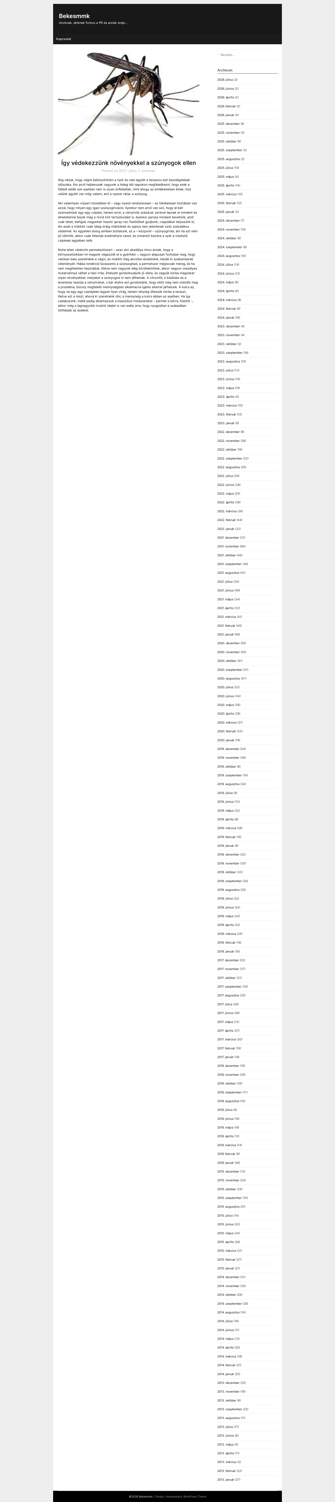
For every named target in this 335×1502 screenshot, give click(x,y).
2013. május (225, 1444)
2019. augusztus (228, 784)
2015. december (228, 1171)
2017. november (228, 969)
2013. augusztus (228, 1418)
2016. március (226, 1145)
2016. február (226, 1154)
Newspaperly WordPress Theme (186, 1496)
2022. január (225, 529)
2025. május (225, 177)
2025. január (225, 212)
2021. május (225, 599)
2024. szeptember (229, 247)
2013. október (226, 1400)
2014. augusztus (228, 1312)
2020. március (227, 722)
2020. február (226, 731)
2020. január (225, 740)
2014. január (225, 1374)
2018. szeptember (229, 881)
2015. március (226, 1250)
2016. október (226, 1083)
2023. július (225, 370)
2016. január (225, 1163)
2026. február (226, 106)
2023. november (228, 335)
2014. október (226, 1295)
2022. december (228, 432)
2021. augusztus (228, 573)
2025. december (228, 124)
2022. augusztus (228, 467)
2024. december (228, 220)
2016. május (225, 1127)
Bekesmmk (74, 15)
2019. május (225, 810)
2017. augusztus (228, 995)
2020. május (225, 705)
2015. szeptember (229, 1198)
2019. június (225, 801)
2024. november (228, 229)
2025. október (227, 141)
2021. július (225, 581)
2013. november (228, 1391)
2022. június (225, 485)
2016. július (225, 1110)
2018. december (228, 854)
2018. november (228, 863)
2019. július (225, 793)
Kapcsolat (63, 39)
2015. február (226, 1259)
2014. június (225, 1330)
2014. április (225, 1347)
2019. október (226, 766)
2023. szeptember (230, 352)
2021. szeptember (229, 564)
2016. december (228, 1066)
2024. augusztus (228, 256)
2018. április (225, 925)
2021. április (225, 608)
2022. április (225, 502)
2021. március (226, 617)
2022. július (225, 476)
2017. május (225, 1022)
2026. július (225, 79)
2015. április (225, 1242)
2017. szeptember (229, 986)
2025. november (228, 132)
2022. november (228, 441)
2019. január (225, 846)
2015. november (228, 1180)
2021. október (226, 555)
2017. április (225, 1030)
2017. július (224, 1004)
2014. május (225, 1339)
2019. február (226, 837)
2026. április (225, 97)
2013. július (225, 1427)
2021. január (225, 634)
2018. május (225, 916)
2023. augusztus (228, 361)
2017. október (226, 978)
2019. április (225, 819)
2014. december (228, 1277)
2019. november (228, 757)
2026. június (225, 88)
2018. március (226, 934)
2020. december (228, 643)
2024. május (225, 282)
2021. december (228, 537)
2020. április (225, 713)
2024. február (226, 308)
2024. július (225, 264)
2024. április (225, 291)
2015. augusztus (228, 1206)
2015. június (225, 1224)
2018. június (225, 907)
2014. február (226, 1365)
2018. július (225, 898)
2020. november (228, 652)
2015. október (226, 1189)
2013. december (228, 1383)
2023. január (226, 423)
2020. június (225, 696)
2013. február (226, 1471)
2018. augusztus (228, 890)
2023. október (227, 344)
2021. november (228, 546)
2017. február (226, 1048)
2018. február (226, 942)
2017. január (225, 1057)
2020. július (225, 687)
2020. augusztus (228, 678)
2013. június (225, 1435)
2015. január (225, 1268)
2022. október (227, 449)
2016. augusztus (228, 1101)
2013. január (225, 1479)
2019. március (226, 828)
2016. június (225, 1119)
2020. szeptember (229, 670)
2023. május (225, 388)
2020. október (227, 661)
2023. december (228, 326)
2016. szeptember (229, 1092)
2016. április (225, 1136)
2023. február (226, 414)
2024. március (227, 300)
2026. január (225, 115)
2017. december (228, 960)
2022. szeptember (229, 458)
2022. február (226, 520)
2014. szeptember (229, 1303)
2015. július (225, 1215)
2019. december (228, 749)
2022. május (225, 493)
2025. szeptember (229, 150)
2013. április (225, 1453)
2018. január (225, 951)
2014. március (226, 1356)
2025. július (225, 168)
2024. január (225, 317)
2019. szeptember (229, 775)
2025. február (226, 203)
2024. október (227, 238)
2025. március (227, 194)
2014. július (225, 1321)
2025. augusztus (228, 159)
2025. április (225, 185)
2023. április (225, 397)
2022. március (227, 511)
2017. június (225, 1013)
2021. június (225, 590)
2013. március (227, 1462)
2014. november (228, 1286)
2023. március (227, 405)
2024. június (225, 273)
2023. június (225, 379)
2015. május (225, 1233)
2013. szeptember (229, 1409)
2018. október (226, 872)
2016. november (228, 1074)
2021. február (226, 625)
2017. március (226, 1039)
